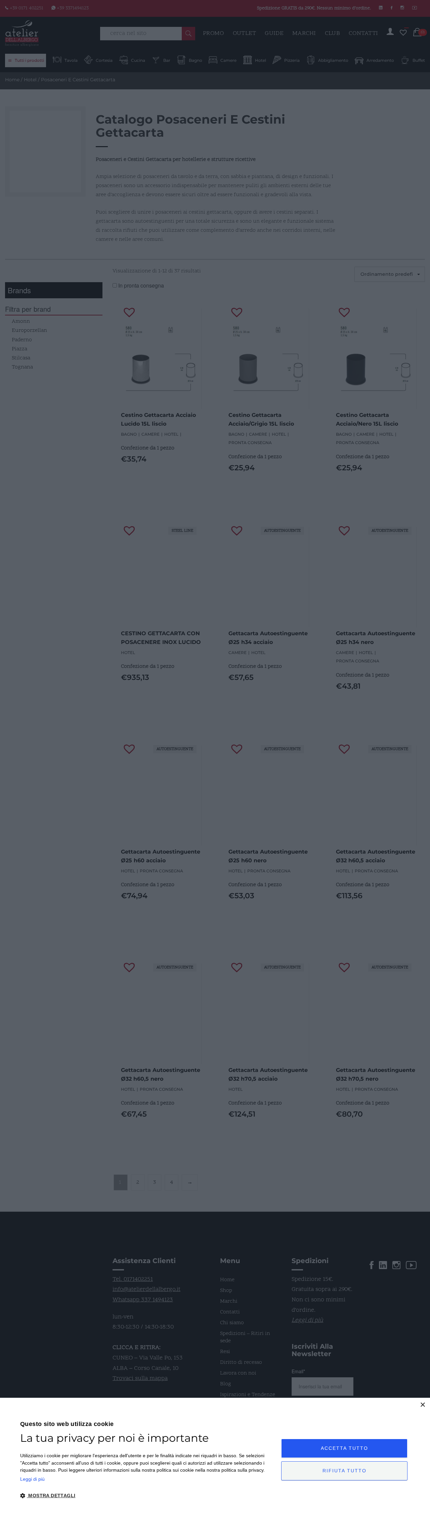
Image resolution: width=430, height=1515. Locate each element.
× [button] (422, 1405)
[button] (146, 1496)
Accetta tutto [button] (344, 1448)
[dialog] (215, 1456)
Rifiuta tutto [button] (344, 1470)
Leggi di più (32, 1479)
